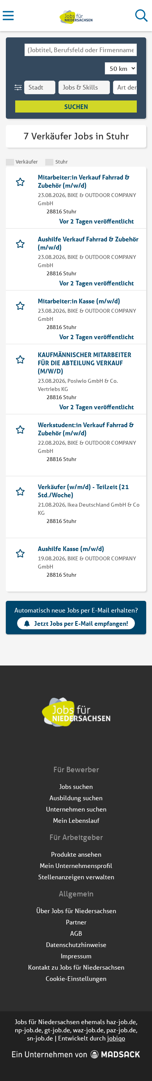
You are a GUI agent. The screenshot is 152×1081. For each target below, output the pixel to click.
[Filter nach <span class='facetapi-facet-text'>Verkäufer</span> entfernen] (10, 162)
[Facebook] (70, 748)
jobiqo (116, 1038)
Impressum (76, 956)
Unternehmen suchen (76, 809)
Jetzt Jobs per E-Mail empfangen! (81, 623)
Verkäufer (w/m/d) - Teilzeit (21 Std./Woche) (83, 490)
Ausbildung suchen (76, 798)
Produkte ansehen (76, 854)
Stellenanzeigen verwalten (76, 877)
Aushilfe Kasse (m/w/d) (71, 548)
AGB (76, 933)
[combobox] (81, 50)
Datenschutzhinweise (76, 944)
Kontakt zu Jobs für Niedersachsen (76, 967)
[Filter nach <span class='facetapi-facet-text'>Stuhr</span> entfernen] (49, 162)
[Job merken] (22, 181)
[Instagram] (83, 748)
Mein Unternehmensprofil (76, 865)
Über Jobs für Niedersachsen (76, 911)
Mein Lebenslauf (76, 820)
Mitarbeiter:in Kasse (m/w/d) (79, 301)
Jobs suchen (76, 786)
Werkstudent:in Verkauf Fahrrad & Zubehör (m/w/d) (86, 429)
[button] (19, 87)
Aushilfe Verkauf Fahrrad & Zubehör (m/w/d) (88, 243)
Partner (76, 922)
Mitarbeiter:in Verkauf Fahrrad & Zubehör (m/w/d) (83, 181)
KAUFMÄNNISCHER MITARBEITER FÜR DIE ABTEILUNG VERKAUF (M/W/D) (84, 362)
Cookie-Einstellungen (76, 978)
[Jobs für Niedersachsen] (75, 16)
